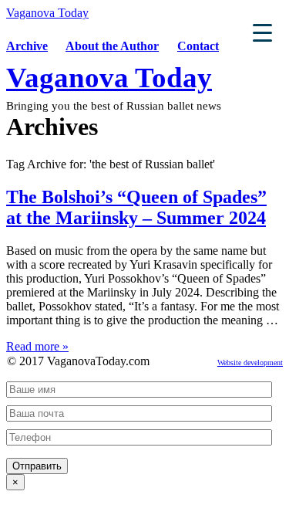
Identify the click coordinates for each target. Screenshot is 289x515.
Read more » (37, 346)
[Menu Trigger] (262, 32)
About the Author (112, 46)
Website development (250, 362)
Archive (27, 46)
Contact (198, 46)
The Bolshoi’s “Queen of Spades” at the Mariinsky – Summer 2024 (136, 207)
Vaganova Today (47, 12)
